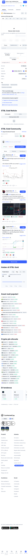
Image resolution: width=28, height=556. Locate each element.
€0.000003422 (10, 372)
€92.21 (9, 352)
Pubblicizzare (4, 440)
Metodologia (17, 457)
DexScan (3, 455)
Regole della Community (19, 450)
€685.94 (9, 357)
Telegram (16, 486)
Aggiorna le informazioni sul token (11, 100)
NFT (2, 462)
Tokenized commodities (7, 87)
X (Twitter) (16, 481)
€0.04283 (10, 342)
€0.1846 (10, 361)
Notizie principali (5, 447)
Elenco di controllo (5, 467)
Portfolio (3, 465)
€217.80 (10, 374)
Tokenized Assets (5, 84)
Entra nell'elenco (5, 481)
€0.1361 (9, 367)
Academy (3, 437)
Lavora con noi (17, 462)
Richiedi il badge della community (11, 104)
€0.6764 (8, 365)
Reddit (15, 493)
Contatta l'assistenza (6, 486)
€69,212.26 (10, 344)
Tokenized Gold (14, 84)
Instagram (16, 488)
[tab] (20, 45)
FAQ (2, 488)
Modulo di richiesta (5, 483)
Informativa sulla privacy (20, 442)
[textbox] (15, 143)
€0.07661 (10, 370)
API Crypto (3, 452)
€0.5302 (10, 380)
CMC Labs (3, 442)
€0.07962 (8, 359)
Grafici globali (4, 460)
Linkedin (16, 496)
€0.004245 (11, 378)
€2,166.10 (10, 350)
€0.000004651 (11, 376)
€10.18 (10, 363)
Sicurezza (16, 460)
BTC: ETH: (10, 5)
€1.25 (8, 348)
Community (16, 483)
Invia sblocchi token (8, 102)
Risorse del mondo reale (6, 457)
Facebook (16, 491)
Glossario (3, 491)
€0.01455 (12, 346)
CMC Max (3, 445)
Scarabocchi (4, 470)
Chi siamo (16, 437)
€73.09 (10, 355)
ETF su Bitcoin (4, 450)
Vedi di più (24, 131)
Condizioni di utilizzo (19, 440)
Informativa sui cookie (19, 447)
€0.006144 (10, 382)
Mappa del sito (4, 472)
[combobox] (14, 48)
